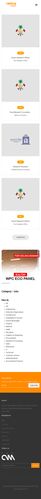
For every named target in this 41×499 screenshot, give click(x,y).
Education (5, 432)
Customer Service (12, 355)
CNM (25, 489)
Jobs (3, 420)
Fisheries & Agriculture (14, 312)
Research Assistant (20, 166)
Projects (9, 323)
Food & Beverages (13, 321)
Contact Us (6, 444)
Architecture (11, 315)
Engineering (10, 309)
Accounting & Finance (14, 361)
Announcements (8, 428)
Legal (8, 329)
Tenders (5, 424)
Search (35, 465)
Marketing (10, 346)
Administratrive (12, 358)
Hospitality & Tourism (14, 318)
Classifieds (6, 440)
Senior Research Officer (20, 57)
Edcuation (10, 332)
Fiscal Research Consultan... (20, 112)
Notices (4, 436)
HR (7, 306)
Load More (20, 237)
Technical (9, 352)
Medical (9, 326)
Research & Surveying (14, 341)
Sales (8, 344)
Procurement (11, 338)
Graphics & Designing (14, 335)
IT (6, 349)
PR (7, 303)
